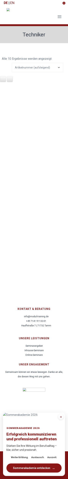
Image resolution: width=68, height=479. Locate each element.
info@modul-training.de (36, 316)
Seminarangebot (34, 346)
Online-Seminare (34, 355)
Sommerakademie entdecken (34, 468)
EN (12, 3)
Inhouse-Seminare (34, 350)
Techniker (34, 34)
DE (6, 3)
